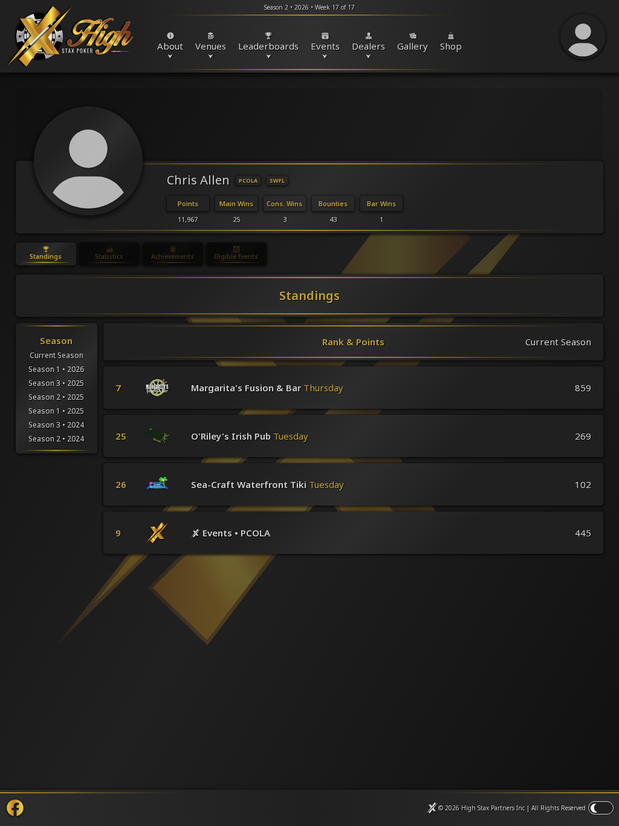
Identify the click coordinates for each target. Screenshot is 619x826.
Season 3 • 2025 (56, 383)
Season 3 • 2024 (56, 425)
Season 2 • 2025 (56, 397)
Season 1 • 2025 (56, 411)
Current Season (56, 355)
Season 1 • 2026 (56, 369)
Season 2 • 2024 (56, 439)
